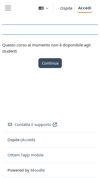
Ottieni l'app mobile (25, 154)
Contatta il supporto (33, 124)
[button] (43, 8)
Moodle (37, 170)
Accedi (84, 7)
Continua (50, 63)
